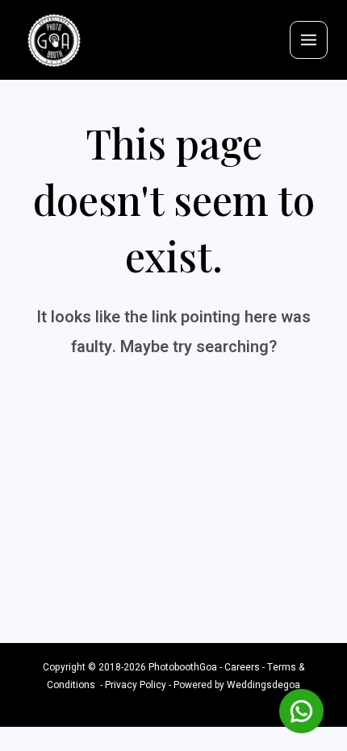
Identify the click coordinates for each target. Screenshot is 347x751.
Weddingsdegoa (263, 685)
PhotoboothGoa (182, 667)
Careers (242, 667)
